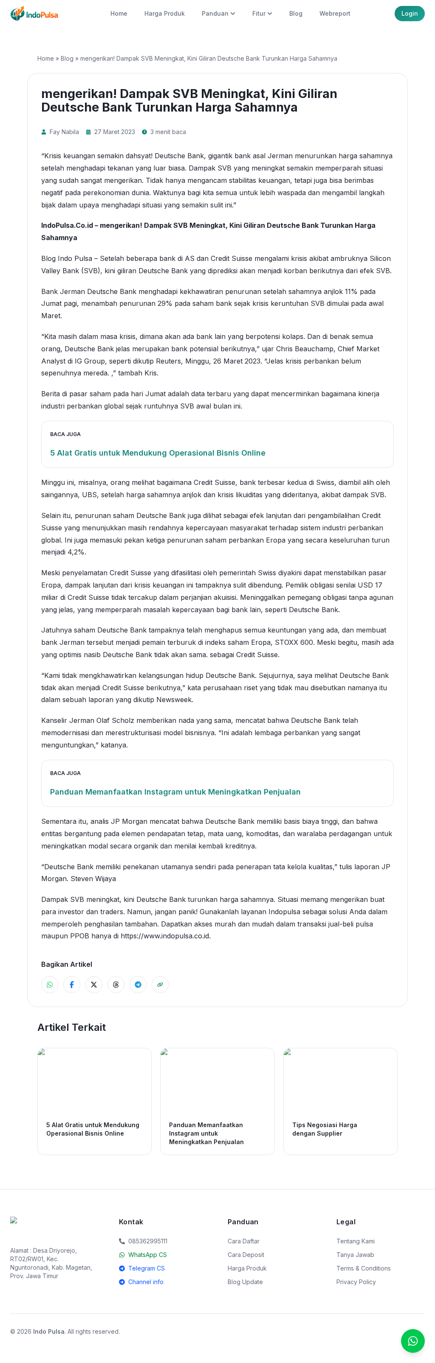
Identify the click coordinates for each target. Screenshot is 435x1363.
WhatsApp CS (147, 1254)
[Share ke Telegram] (138, 984)
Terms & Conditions (363, 1268)
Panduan (215, 13)
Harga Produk (164, 13)
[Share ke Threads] (115, 984)
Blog (295, 13)
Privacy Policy (356, 1281)
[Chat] (413, 1341)
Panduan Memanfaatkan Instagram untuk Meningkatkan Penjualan (175, 791)
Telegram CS (146, 1268)
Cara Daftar (244, 1241)
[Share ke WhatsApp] (49, 984)
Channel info (146, 1281)
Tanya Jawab (355, 1254)
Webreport (334, 13)
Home (118, 13)
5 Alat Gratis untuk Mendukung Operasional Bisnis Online (158, 452)
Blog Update (245, 1281)
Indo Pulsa (49, 1331)
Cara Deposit (246, 1254)
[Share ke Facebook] (71, 984)
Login (409, 13)
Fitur (259, 13)
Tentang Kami (355, 1241)
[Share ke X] (93, 984)
